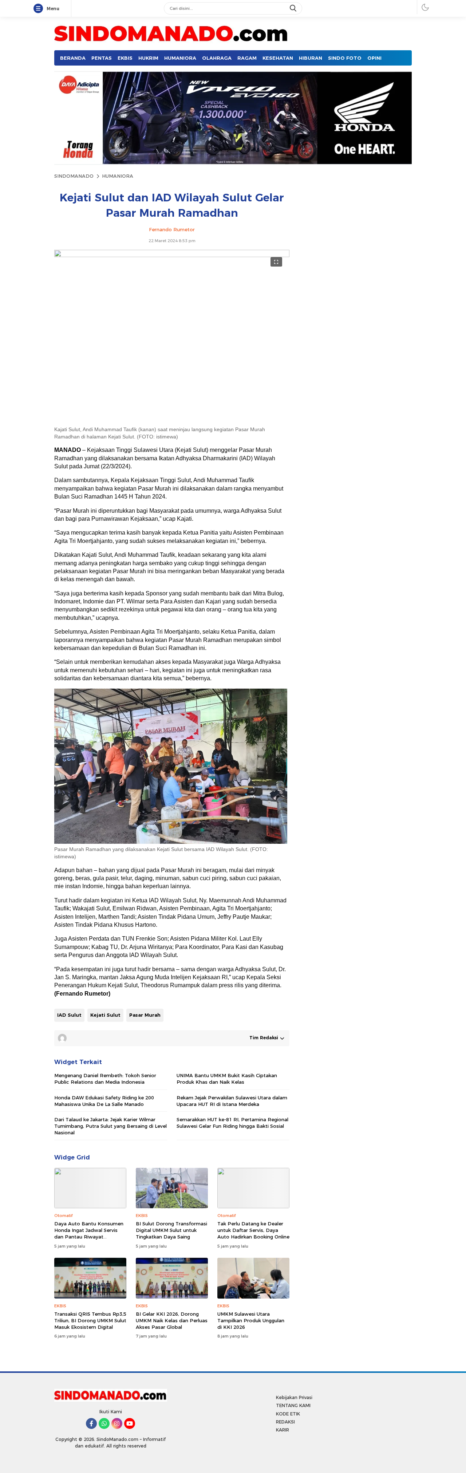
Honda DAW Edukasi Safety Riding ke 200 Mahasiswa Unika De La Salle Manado (104, 1101)
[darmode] (425, 7)
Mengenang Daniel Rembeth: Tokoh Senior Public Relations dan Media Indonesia (105, 1078)
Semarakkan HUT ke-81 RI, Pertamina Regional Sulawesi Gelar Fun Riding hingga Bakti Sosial (232, 1122)
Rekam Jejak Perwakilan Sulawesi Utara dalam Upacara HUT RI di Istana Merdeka (232, 1101)
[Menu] (39, 8)
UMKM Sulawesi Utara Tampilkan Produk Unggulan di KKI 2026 (250, 1320)
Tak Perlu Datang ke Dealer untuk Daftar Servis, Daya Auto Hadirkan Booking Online (253, 1230)
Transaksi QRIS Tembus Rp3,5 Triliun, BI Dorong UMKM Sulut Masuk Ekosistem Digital (90, 1320)
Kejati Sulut (105, 1015)
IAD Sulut (69, 1015)
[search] (293, 8)
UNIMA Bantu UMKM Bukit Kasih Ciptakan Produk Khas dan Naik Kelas (227, 1078)
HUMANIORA (117, 176)
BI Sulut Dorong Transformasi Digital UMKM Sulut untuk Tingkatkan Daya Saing (171, 1230)
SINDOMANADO (74, 176)
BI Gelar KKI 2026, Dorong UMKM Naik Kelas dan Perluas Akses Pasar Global (172, 1320)
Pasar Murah (145, 1015)
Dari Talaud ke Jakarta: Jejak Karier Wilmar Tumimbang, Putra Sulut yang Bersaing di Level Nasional (110, 1125)
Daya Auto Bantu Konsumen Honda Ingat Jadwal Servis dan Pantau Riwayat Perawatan (88, 1233)
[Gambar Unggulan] (171, 255)
